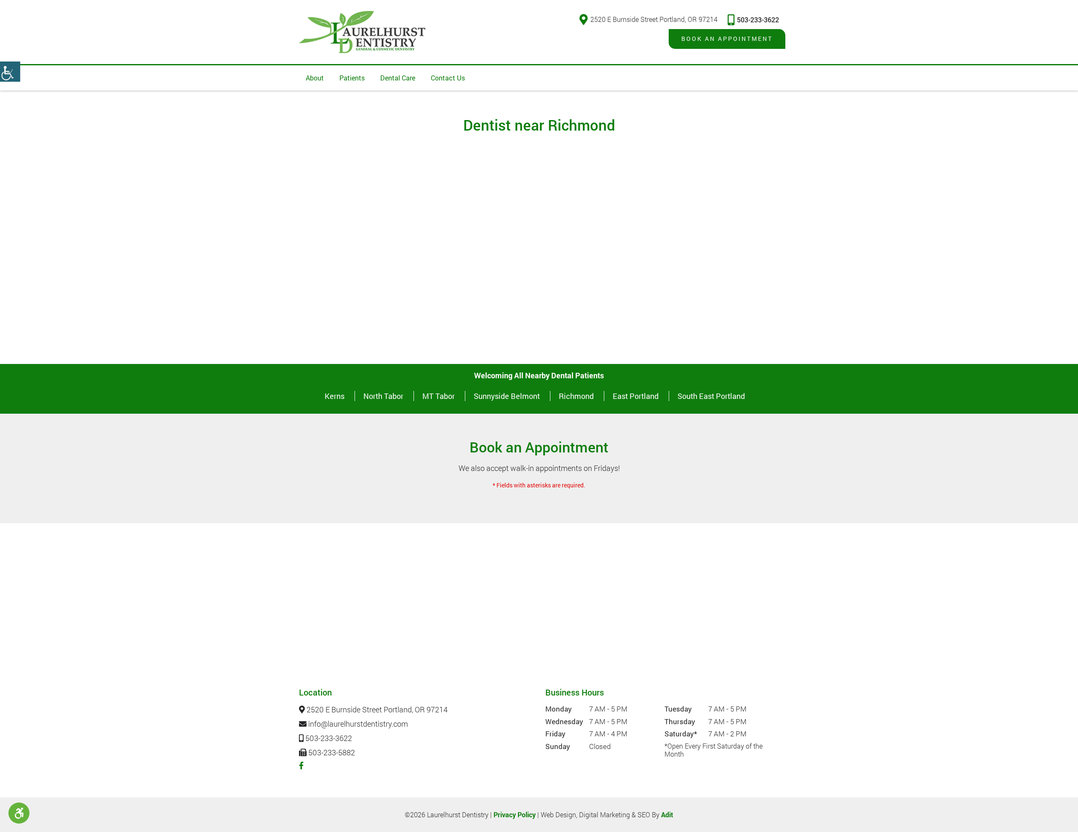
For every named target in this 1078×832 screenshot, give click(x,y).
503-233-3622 (758, 19)
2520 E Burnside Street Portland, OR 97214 (654, 19)
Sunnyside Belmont (507, 396)
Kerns (334, 396)
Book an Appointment (727, 39)
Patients (352, 77)
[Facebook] (301, 765)
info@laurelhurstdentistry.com (357, 724)
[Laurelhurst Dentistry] (362, 32)
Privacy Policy (515, 814)
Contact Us (448, 77)
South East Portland (711, 396)
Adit (667, 814)
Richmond (576, 396)
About (315, 77)
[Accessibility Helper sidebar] (10, 72)
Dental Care (397, 77)
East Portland (636, 396)
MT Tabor (438, 396)
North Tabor (383, 396)
